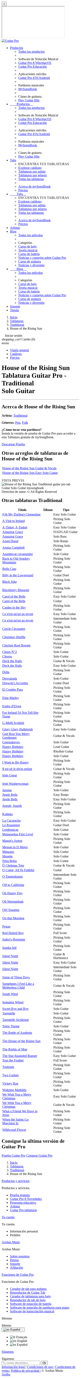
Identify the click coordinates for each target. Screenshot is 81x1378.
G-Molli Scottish (13, 723)
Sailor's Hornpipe (13, 939)
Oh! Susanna (10, 910)
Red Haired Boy (13, 933)
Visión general (19, 350)
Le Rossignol (11, 825)
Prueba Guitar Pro (13, 1155)
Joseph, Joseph (12, 805)
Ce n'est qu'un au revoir (17, 614)
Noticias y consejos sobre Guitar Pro (42, 257)
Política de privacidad (25, 1370)
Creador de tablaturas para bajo (30, 1296)
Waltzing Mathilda (14, 1090)
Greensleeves (11, 742)
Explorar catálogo (30, 167)
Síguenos (8, 1351)
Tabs (13, 160)
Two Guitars (10, 1075)
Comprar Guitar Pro (39, 1155)
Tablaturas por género (32, 175)
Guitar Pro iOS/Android (34, 78)
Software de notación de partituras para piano (39, 1307)
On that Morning (13, 918)
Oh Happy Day (12, 893)
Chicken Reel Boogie (16, 645)
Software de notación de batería (30, 1304)
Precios (23, 190)
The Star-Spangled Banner (19, 1056)
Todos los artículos (30, 235)
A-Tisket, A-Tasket (14, 527)
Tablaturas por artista (31, 171)
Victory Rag (10, 1083)
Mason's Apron (12, 840)
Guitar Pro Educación (32, 66)
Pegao (6, 926)
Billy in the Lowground (17, 575)
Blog (13, 231)
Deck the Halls (12, 661)
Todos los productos (31, 51)
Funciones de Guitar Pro (18, 1274)
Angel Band (10, 541)
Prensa (14, 1260)
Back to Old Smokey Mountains (16, 560)
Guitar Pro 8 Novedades (26, 1199)
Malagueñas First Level (17, 834)
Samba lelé (9, 947)
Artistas (15, 227)
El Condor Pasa (12, 689)
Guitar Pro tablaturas (23, 1210)
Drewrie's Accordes (15, 683)
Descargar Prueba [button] (13, 444)
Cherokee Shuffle (13, 637)
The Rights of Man (14, 1049)
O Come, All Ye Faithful (18, 870)
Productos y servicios (15, 1181)
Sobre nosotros (19, 1256)
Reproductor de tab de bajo (27, 1300)
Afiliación (16, 1267)
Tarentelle (8, 1013)
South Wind (10, 994)
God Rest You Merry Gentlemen (16, 735)
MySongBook (27, 89)
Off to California (13, 885)
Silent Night (10, 956)
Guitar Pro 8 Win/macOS (34, 63)
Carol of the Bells (13, 596)
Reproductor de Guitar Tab (27, 1292)
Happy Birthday (12, 747)
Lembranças (10, 829)
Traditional (20, 415)
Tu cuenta (8, 1217)
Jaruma (7, 790)
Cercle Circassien (13, 628)
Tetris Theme (11, 1026)
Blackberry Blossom (15, 590)
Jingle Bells (9, 794)
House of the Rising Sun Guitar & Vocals (29, 468)
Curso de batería (29, 254)
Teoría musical (27, 250)
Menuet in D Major (15, 847)
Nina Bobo (9, 861)
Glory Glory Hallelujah (17, 729)
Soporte (15, 306)
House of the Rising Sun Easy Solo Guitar (30, 473)
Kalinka (7, 814)
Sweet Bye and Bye (15, 1008)
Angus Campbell (13, 547)
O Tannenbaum (12, 876)
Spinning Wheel (12, 1002)
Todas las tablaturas (31, 179)
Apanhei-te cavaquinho (17, 554)
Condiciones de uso (40, 1367)
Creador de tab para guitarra (28, 1289)
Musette (7, 856)
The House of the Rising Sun (21, 1041)
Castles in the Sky (14, 607)
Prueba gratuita (20, 1195)
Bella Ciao (9, 569)
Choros (7, 656)
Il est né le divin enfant (17, 769)
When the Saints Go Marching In (15, 1121)
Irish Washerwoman (15, 783)
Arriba (6, 1374)
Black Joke (9, 581)
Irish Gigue (9, 775)
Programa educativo (23, 1202)
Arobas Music (11, 1242)
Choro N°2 (9, 652)
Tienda (14, 310)
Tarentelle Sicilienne (15, 1020)
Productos (16, 48)
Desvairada (9, 678)
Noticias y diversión (31, 265)
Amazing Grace (12, 532)
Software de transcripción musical (32, 1311)
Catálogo (16, 354)
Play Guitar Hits (28, 100)
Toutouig (8, 1067)
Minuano (8, 851)
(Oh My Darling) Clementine (21, 514)
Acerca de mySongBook (34, 186)
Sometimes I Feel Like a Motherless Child (18, 985)
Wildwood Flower (14, 1129)
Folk (25, 422)
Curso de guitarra (29, 261)
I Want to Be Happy (15, 762)
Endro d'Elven (11, 706)
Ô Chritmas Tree (13, 865)
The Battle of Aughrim (17, 1032)
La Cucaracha (11, 820)
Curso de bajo (27, 246)
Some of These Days (16, 977)
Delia (5, 672)
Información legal (14, 1367)
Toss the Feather (13, 1060)
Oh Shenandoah (12, 901)
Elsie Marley (10, 698)
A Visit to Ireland (13, 521)
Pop (17, 422)
